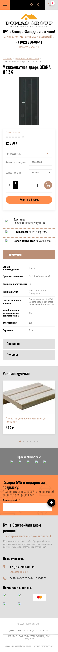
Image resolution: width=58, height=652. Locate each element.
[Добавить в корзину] (48, 185)
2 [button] (23, 441)
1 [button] (20, 441)
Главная (7, 58)
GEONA (48, 153)
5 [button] (34, 441)
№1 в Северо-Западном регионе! (29, 31)
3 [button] (27, 441)
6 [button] (37, 441)
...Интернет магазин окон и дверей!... (29, 36)
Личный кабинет (38, 5)
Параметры (14, 254)
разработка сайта (23, 646)
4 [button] (30, 441)
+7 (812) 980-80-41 (29, 42)
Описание (13, 343)
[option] (29, 407)
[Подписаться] (51, 503)
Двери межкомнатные (27, 58)
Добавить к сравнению (38, 185)
